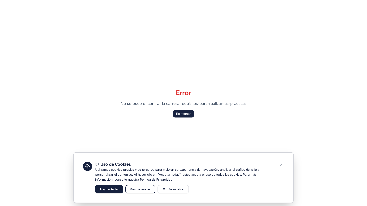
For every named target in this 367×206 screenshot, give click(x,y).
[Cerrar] (280, 165)
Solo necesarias (140, 189)
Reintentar (183, 114)
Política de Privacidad (156, 179)
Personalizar (176, 189)
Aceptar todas (109, 189)
